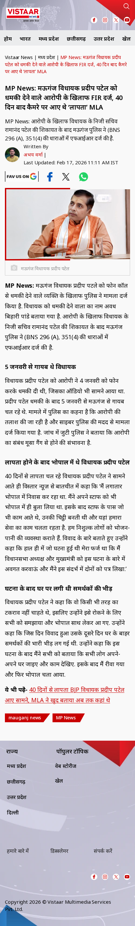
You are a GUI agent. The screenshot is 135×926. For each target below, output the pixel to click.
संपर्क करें (103, 850)
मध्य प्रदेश (49, 38)
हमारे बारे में (18, 850)
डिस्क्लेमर (59, 850)
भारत (25, 38)
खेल (126, 38)
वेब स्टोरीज (65, 766)
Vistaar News (19, 57)
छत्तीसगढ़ (76, 38)
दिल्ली (13, 812)
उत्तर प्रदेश (104, 38)
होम (8, 38)
